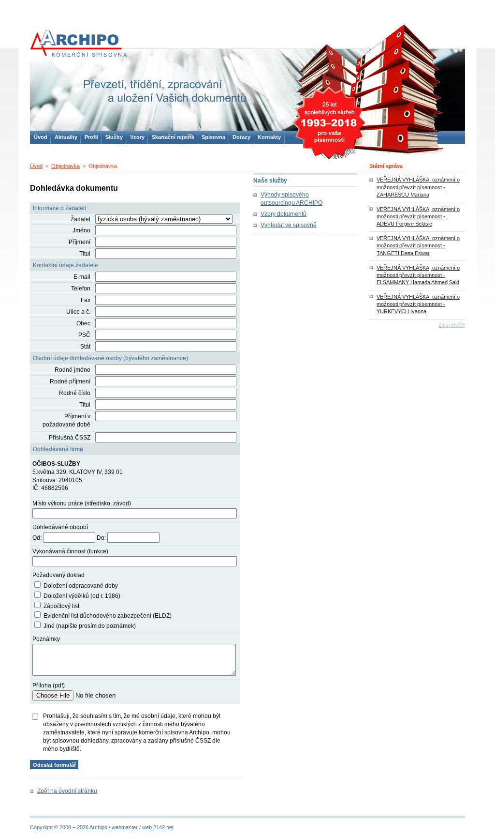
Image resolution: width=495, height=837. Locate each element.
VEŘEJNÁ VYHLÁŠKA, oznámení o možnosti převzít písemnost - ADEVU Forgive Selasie (418, 216)
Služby (114, 137)
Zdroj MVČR (451, 325)
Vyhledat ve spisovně (289, 225)
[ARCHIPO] (247, 90)
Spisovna (213, 137)
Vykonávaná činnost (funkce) (70, 551)
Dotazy (241, 137)
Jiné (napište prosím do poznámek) (90, 626)
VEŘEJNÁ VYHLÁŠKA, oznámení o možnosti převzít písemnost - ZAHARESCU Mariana (418, 187)
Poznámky (46, 639)
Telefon (80, 288)
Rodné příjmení (70, 381)
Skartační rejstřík (173, 137)
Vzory (137, 137)
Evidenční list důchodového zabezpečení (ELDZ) (108, 615)
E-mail (81, 277)
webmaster (125, 827)
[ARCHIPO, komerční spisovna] (78, 44)
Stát (85, 346)
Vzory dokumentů (283, 214)
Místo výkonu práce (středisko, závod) (81, 503)
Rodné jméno (72, 369)
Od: (37, 537)
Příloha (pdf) (48, 685)
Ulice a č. (78, 311)
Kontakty (269, 137)
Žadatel (80, 219)
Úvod (36, 166)
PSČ (84, 335)
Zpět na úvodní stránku (67, 791)
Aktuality (66, 137)
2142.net (163, 827)
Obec (83, 323)
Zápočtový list (61, 606)
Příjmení (79, 242)
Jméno (81, 230)
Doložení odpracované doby (81, 585)
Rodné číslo (74, 393)
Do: (101, 537)
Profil (91, 137)
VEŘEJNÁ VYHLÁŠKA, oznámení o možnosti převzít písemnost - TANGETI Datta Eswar (418, 245)
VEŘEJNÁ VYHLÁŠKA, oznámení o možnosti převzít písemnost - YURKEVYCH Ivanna (418, 304)
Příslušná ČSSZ (69, 437)
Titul (84, 253)
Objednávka (65, 166)
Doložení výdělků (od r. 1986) (82, 596)
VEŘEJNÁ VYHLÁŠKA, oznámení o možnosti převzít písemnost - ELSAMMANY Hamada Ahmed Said (418, 275)
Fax (85, 300)
